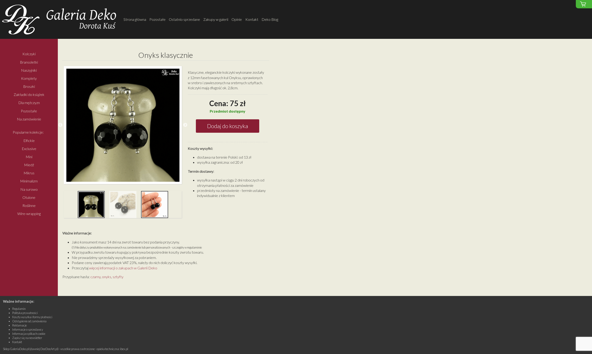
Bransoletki (29, 62)
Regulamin (19, 309)
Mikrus (29, 173)
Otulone (28, 197)
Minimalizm (29, 181)
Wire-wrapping (29, 213)
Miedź (29, 165)
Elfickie (29, 140)
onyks (106, 276)
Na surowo (29, 189)
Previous (60, 125)
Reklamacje (19, 325)
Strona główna (134, 19)
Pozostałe (157, 19)
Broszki (29, 86)
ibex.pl (124, 349)
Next (185, 125)
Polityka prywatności (25, 313)
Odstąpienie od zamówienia (29, 321)
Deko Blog (270, 19)
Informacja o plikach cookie (28, 334)
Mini (29, 156)
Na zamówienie (29, 119)
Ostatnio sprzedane (184, 19)
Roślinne (29, 205)
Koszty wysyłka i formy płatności (32, 317)
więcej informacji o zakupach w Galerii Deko (123, 268)
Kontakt (251, 19)
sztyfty (118, 276)
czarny (95, 276)
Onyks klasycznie (165, 54)
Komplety (29, 78)
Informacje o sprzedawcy (27, 329)
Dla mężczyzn (29, 103)
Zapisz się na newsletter (27, 338)
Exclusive (29, 148)
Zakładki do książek (29, 94)
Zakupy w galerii (215, 19)
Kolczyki (29, 54)
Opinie (236, 19)
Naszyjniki (29, 70)
